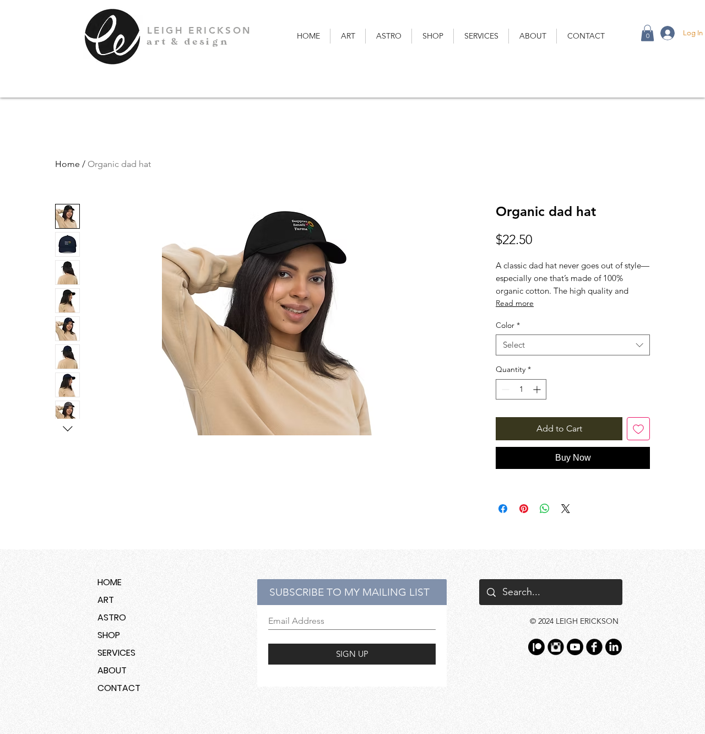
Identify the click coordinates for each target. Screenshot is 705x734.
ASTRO (111, 617)
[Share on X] (565, 508)
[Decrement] (504, 389)
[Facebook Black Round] (594, 647)
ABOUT (112, 670)
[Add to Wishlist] (638, 428)
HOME (109, 582)
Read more (515, 303)
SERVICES (116, 652)
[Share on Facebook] (502, 508)
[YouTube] (575, 647)
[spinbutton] (521, 389)
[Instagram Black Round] (555, 647)
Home (67, 164)
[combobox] (573, 344)
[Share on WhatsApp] (544, 508)
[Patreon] (536, 647)
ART (105, 599)
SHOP (108, 635)
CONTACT (118, 688)
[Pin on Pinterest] (523, 508)
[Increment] (538, 389)
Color (508, 325)
